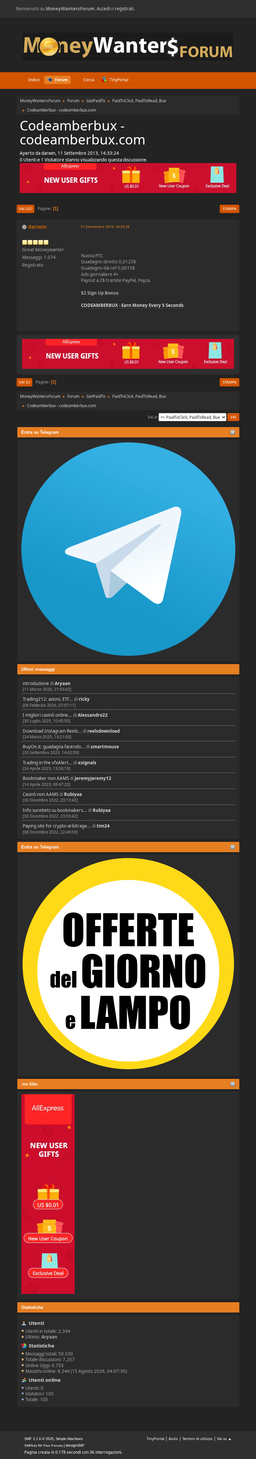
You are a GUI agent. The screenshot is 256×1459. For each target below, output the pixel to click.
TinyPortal (155, 1438)
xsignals (87, 763)
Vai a (152, 417)
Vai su (24, 381)
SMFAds (30, 1445)
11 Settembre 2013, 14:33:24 (104, 226)
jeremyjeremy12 (93, 778)
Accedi (103, 9)
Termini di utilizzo (197, 1438)
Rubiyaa (73, 794)
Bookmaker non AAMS (46, 778)
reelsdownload (103, 731)
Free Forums (53, 1445)
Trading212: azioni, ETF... (48, 699)
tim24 (103, 826)
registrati (124, 9)
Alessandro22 (93, 715)
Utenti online (45, 1379)
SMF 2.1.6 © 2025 (39, 1439)
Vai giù (25, 208)
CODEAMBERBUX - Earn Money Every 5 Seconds (132, 305)
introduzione (36, 683)
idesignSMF (75, 1445)
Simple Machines (69, 1439)
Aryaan (63, 683)
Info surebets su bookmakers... (55, 810)
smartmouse (105, 747)
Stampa (229, 208)
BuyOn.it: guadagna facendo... (54, 747)
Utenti (36, 1323)
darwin (37, 226)
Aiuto (173, 1438)
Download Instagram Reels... (52, 731)
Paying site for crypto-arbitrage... (57, 826)
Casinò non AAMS (40, 794)
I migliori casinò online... (47, 715)
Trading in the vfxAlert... (47, 763)
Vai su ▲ (224, 1438)
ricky (84, 699)
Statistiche (32, 1307)
